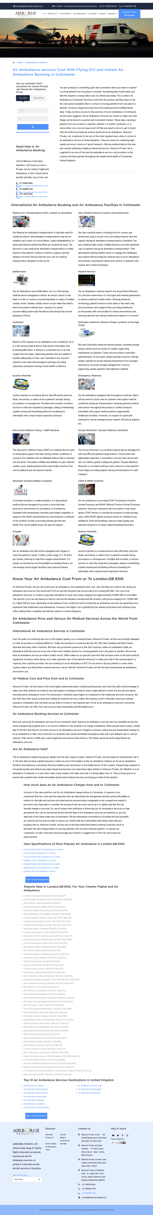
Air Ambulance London (34, 1085)
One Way (23, 98)
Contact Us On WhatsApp (129, 13)
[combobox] (27, 1179)
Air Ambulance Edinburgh (89, 1093)
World (20, 62)
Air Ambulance (79, 13)
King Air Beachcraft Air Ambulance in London (43, 849)
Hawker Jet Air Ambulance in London (40, 860)
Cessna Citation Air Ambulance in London (42, 857)
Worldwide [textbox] (18, 1179)
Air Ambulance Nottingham (90, 1089)
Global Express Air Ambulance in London (41, 867)
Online (102, 13)
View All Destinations (36, 1116)
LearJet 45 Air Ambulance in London (39, 853)
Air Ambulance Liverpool (34, 1104)
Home (45, 13)
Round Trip (39, 98)
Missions (111, 13)
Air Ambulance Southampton (36, 1107)
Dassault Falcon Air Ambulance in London (42, 864)
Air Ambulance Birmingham (36, 1089)
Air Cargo (92, 13)
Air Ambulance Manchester (36, 1093)
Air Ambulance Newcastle (35, 1096)
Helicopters (65, 13)
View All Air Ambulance (37, 880)
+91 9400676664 (109, 6)
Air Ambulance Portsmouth (90, 1085)
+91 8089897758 (128, 6)
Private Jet (52, 13)
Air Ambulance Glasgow (34, 1100)
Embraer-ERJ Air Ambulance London (40, 871)
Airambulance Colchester (36, 62)
